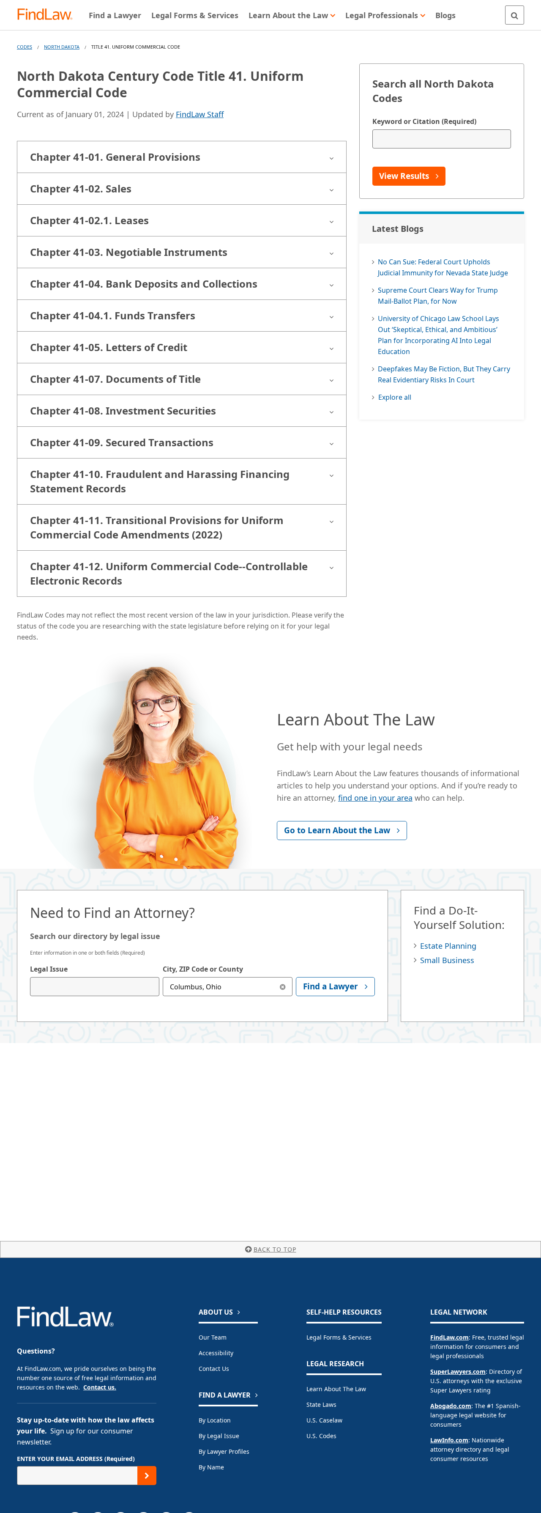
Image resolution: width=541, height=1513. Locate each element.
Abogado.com (450, 1406)
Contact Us (214, 1369)
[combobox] (94, 986)
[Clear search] (282, 986)
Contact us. (99, 1387)
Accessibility (216, 1353)
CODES (24, 47)
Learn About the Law (336, 1389)
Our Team (213, 1337)
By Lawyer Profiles (224, 1451)
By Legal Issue (219, 1436)
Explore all (394, 397)
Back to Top (275, 1249)
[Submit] (146, 1475)
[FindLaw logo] (48, 15)
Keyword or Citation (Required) (424, 121)
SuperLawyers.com (458, 1371)
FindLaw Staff (200, 114)
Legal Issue (49, 969)
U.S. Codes (321, 1436)
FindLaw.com (449, 1337)
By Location (215, 1420)
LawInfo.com (449, 1440)
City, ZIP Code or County (203, 969)
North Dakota (61, 47)
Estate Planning (448, 946)
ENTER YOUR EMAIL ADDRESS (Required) (76, 1459)
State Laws (321, 1404)
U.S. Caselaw (324, 1420)
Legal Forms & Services (339, 1337)
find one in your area (375, 798)
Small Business (447, 960)
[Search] (514, 15)
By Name (211, 1467)
